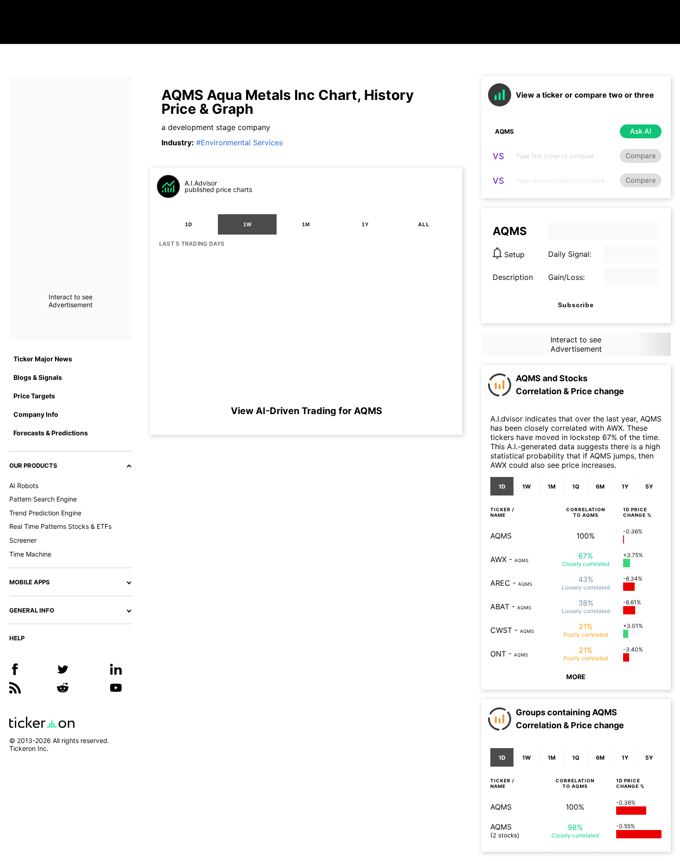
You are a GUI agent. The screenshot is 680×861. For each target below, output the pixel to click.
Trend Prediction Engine (45, 513)
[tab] (188, 224)
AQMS (501, 535)
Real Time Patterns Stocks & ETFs (60, 526)
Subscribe (576, 305)
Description (513, 277)
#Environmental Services (239, 142)
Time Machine (30, 554)
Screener (23, 540)
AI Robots (23, 485)
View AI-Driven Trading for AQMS (306, 410)
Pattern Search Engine (43, 499)
